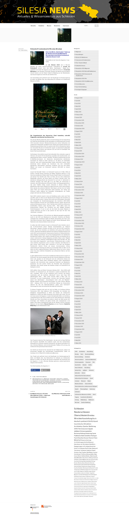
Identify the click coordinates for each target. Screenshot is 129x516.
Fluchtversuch (88, 494)
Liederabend (65, 379)
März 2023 (78, 212)
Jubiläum (85, 370)
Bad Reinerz (90, 452)
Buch (82, 354)
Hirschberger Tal (78, 454)
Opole (94, 433)
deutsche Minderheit (90, 359)
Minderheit (77, 440)
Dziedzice (85, 491)
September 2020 (80, 295)
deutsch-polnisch (79, 359)
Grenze (76, 456)
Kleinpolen (87, 463)
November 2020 (80, 290)
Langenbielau (85, 486)
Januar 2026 (79, 117)
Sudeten (89, 450)
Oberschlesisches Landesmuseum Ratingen (86, 386)
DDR (79, 476)
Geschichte (78, 365)
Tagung (77, 397)
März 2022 (78, 245)
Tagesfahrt (92, 473)
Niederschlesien (55, 381)
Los (95, 478)
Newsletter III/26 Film (81, 78)
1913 (88, 491)
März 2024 (78, 178)
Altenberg (76, 464)
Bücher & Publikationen (82, 57)
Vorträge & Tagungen (81, 89)
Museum (83, 381)
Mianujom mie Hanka (78, 474)
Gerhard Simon (83, 484)
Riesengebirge (84, 389)
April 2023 (78, 209)
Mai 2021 (78, 273)
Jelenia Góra (78, 370)
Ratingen (94, 435)
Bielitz (89, 461)
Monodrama (76, 479)
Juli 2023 (78, 201)
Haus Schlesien (78, 367)
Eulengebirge (92, 464)
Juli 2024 (78, 167)
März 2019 (78, 343)
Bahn (83, 436)
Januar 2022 (79, 251)
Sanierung (92, 389)
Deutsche (95, 479)
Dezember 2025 (80, 120)
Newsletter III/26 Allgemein (83, 68)
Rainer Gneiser (76, 496)
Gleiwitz (84, 365)
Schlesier (76, 459)
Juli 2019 (78, 334)
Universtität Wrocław (39, 383)
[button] (35, 370)
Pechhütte (91, 491)
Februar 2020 (79, 315)
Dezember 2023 (80, 187)
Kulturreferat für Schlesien (81, 378)
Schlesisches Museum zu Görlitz (83, 394)
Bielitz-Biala (94, 454)
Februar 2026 (79, 114)
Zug (80, 452)
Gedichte (60, 378)
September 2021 (80, 262)
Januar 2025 (79, 150)
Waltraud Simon (84, 481)
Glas (90, 448)
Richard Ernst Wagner (89, 479)
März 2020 (78, 312)
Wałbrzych (91, 399)
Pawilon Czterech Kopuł (92, 483)
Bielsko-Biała (89, 456)
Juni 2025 (78, 137)
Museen (49, 25)
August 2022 (79, 231)
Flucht (76, 438)
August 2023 (79, 198)
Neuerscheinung (86, 440)
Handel (75, 486)
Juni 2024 (78, 170)
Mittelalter (79, 457)
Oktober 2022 (79, 226)
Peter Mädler (86, 496)
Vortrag (77, 399)
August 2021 (79, 265)
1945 (76, 351)
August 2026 (79, 97)
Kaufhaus (81, 486)
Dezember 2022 (80, 220)
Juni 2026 (78, 103)
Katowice (91, 370)
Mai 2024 (78, 173)
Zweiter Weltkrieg (85, 402)
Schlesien (65, 382)
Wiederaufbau (81, 463)
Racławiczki (94, 489)
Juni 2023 (78, 203)
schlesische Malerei (77, 489)
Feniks (78, 486)
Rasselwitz (86, 489)
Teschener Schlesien (80, 450)
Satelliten (88, 435)
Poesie (59, 382)
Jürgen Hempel (92, 471)
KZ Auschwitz (79, 483)
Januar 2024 (79, 184)
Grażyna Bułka (77, 473)
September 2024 (80, 162)
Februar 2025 (79, 148)
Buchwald (81, 464)
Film (93, 362)
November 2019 (80, 323)
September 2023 (80, 195)
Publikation (77, 436)
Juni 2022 (78, 237)
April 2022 (78, 242)
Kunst (91, 378)
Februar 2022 (79, 248)
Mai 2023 (78, 206)
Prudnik (96, 468)
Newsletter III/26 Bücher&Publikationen (86, 71)
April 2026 (78, 109)
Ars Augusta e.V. (37, 378)
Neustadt (92, 468)
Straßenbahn (88, 476)
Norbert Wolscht (94, 494)
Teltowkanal (91, 496)
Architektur (82, 351)
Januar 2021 (79, 284)
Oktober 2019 (79, 326)
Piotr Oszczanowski (93, 469)
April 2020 (78, 309)
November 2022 (80, 223)
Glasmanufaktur (77, 466)
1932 (93, 478)
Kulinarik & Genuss (80, 65)
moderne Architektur (85, 473)
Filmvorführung (86, 454)
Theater (84, 452)
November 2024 (80, 156)
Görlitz (90, 365)
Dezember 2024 (80, 153)
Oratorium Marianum (50, 382)
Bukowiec (92, 463)
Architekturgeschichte (81, 442)
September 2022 (80, 228)
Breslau (46, 378)
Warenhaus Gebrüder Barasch (91, 484)
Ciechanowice (82, 479)
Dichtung (53, 378)
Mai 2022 (78, 240)
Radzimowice (85, 466)
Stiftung (76, 476)
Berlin (87, 448)
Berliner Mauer (83, 476)
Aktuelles (33, 25)
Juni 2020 (78, 304)
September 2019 (80, 329)
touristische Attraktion (86, 397)
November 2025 (80, 123)
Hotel (89, 468)
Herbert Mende (76, 494)
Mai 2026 (78, 106)
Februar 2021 (79, 281)
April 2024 (78, 175)
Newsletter (57, 25)
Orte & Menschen (80, 84)
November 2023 (80, 189)
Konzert (52, 379)
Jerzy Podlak (76, 471)
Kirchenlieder (81, 491)
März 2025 (78, 145)
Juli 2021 (78, 267)
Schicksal (95, 457)
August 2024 (79, 164)
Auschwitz (76, 461)
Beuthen (81, 438)
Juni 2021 (78, 270)
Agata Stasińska (84, 483)
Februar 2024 (79, 181)
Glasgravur (82, 471)
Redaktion (41, 25)
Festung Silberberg (83, 461)
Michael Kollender (83, 494)
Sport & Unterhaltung (81, 86)
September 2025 (80, 128)
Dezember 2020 (80, 287)
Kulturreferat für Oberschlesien (82, 375)
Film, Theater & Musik (22, 50)
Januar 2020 (79, 318)
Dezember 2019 (80, 320)
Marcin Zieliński (82, 456)
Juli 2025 (78, 134)
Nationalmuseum (77, 481)
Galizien (89, 481)
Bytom (91, 438)
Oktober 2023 (79, 192)
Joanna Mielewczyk (83, 459)
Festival (95, 452)
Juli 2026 (78, 100)
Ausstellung (90, 351)
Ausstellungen (79, 54)
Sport (94, 394)
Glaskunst (95, 448)
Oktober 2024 (79, 159)
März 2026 (78, 111)
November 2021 (80, 256)
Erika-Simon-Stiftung (87, 457)
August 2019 (79, 332)
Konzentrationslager (82, 478)
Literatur (77, 381)
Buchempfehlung (89, 354)
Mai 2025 (78, 139)
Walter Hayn (82, 496)
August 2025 (79, 131)
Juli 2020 (78, 301)
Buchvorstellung (79, 356)
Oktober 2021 (79, 259)
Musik (38, 381)
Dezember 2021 (80, 254)
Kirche (83, 373)
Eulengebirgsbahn (91, 486)
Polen (95, 438)
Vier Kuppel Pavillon (93, 459)
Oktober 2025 (79, 125)
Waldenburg (84, 399)
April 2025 (78, 142)
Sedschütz (83, 489)
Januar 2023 (79, 217)
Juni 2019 (78, 337)
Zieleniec (93, 476)
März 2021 (78, 279)
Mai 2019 (78, 340)
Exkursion (88, 362)
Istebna (92, 481)
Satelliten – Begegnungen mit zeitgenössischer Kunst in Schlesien (85, 446)
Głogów (87, 469)
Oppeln (76, 389)
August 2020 (79, 298)
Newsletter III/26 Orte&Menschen (84, 81)
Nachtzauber (45, 381)
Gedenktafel (86, 464)
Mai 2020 (78, 307)
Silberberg (85, 468)
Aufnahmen (76, 491)
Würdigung (85, 474)
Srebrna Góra (89, 478)
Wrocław (51, 383)
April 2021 (78, 276)
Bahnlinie (87, 471)
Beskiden (80, 468)
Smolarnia (90, 489)
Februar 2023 (79, 215)
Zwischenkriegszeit (92, 474)
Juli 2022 (78, 234)
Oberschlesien (37, 382)
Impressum (66, 25)
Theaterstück (77, 469)
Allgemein (78, 51)
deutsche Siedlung (77, 484)
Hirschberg (87, 367)
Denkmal (87, 356)
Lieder (58, 379)
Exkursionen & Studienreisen (83, 60)
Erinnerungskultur (79, 362)
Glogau (89, 466)
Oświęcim (76, 478)
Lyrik (34, 381)
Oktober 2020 (79, 293)
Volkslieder (82, 469)
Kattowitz (77, 373)
